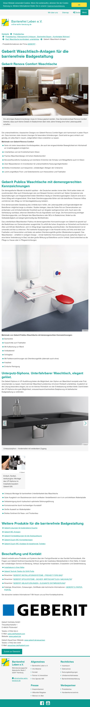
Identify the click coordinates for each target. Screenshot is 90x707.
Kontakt (35, 672)
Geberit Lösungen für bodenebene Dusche (20, 528)
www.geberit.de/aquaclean (34, 640)
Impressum (66, 665)
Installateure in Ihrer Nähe (14, 567)
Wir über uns (53, 12)
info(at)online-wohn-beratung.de (20, 679)
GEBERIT (31, 44)
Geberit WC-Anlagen (12, 532)
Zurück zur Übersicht (12, 651)
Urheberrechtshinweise (70, 675)
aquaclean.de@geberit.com (18, 645)
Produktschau (18, 34)
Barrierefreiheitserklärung (71, 679)
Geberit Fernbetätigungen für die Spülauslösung (23, 535)
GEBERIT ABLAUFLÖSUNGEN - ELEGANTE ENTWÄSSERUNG (39, 583)
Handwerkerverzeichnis (70, 692)
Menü (84, 12)
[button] (5, 96)
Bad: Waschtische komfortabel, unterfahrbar (22, 39)
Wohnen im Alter (38, 696)
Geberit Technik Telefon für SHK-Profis (19, 571)
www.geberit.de (15, 636)
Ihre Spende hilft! (38, 679)
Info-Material (36, 669)
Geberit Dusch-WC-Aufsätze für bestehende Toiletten (25, 543)
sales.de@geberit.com (16, 633)
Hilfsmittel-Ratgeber (39, 692)
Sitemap (65, 12)
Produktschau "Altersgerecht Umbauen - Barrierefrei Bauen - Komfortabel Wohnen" (37, 36)
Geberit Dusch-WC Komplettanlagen (18, 539)
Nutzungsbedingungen (70, 672)
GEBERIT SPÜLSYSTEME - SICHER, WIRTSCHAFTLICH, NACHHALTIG (42, 579)
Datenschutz (66, 669)
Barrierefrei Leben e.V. (40, 665)
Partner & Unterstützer (40, 675)
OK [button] (79, 5)
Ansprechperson (38, 689)
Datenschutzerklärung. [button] (56, 6)
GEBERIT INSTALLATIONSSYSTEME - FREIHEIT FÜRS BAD (37, 575)
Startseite (5, 34)
